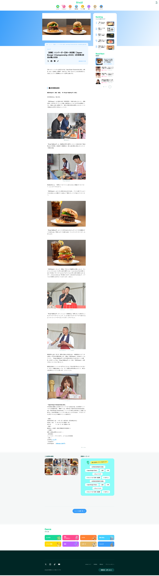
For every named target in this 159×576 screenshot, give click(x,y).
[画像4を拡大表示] (74, 462)
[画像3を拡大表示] (66, 462)
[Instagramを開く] (50, 564)
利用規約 (95, 564)
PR (107, 470)
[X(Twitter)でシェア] (48, 61)
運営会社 (101, 564)
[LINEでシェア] (55, 61)
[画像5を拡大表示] (49, 471)
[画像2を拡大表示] (57, 462)
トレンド (49, 49)
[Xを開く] (46, 564)
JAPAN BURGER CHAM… (97, 467)
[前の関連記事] (100, 86)
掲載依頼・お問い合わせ (106, 570)
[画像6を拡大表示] (57, 471)
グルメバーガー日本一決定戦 (93, 477)
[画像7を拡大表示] (66, 471)
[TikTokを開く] (55, 564)
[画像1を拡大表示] (49, 462)
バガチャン (106, 477)
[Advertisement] (66, 80)
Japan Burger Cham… (92, 470)
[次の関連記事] (109, 86)
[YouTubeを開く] (59, 564)
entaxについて (88, 564)
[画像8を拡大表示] (74, 471)
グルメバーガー (97, 474)
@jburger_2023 (60, 443)
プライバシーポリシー (110, 564)
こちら (53, 439)
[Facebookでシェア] (51, 61)
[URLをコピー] (58, 61)
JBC (102, 470)
